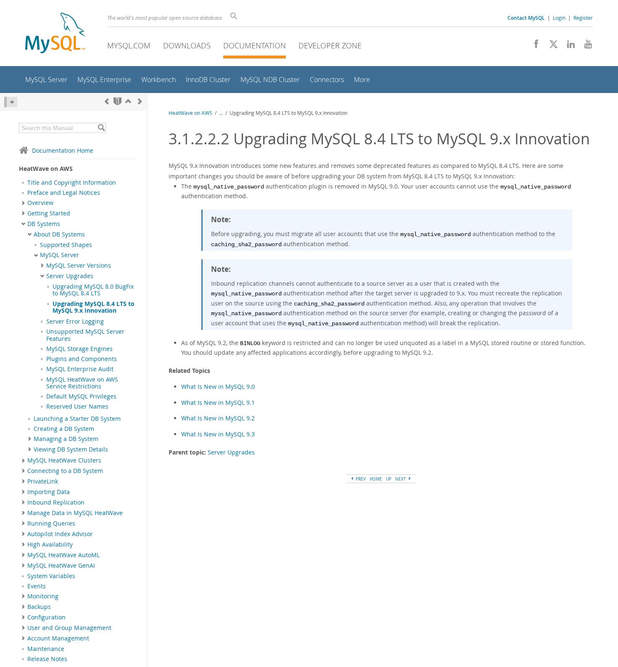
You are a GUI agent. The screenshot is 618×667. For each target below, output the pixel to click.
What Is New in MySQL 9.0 (218, 387)
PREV (360, 479)
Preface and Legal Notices (63, 193)
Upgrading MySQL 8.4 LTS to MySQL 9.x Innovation (94, 307)
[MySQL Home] (55, 34)
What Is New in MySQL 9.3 (218, 434)
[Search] (101, 128)
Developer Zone (330, 45)
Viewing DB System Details (71, 449)
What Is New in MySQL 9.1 (218, 403)
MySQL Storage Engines (79, 349)
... (221, 113)
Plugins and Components (81, 359)
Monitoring (42, 596)
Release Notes (47, 659)
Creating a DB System (64, 429)
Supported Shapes (66, 245)
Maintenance (45, 649)
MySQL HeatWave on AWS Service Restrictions (82, 383)
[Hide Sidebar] (10, 102)
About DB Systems (59, 234)
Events (36, 586)
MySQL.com (129, 45)
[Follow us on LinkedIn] (568, 46)
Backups (39, 607)
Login (559, 17)
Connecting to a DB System (65, 471)
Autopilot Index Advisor (60, 534)
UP (388, 479)
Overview (40, 203)
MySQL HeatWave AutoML (63, 555)
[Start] (117, 101)
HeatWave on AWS (190, 113)
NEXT (401, 479)
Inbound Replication (56, 502)
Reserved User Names (77, 406)
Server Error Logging (75, 321)
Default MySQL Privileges (81, 396)
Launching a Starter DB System (77, 419)
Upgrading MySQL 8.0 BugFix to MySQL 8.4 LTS (93, 290)
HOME (376, 479)
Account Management (58, 638)
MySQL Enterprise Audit (80, 369)
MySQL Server (59, 255)
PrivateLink (42, 481)
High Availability (50, 544)
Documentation (254, 45)
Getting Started (48, 213)
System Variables (51, 576)
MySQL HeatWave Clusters (64, 460)
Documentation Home (62, 150)
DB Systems (43, 224)
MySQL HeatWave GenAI (61, 565)
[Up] (128, 101)
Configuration (46, 617)
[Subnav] (23, 203)
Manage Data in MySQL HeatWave (75, 513)
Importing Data (48, 492)
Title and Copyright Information (71, 182)
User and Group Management (69, 628)
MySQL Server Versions (78, 265)
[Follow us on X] (550, 46)
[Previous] (107, 101)
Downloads (187, 45)
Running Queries (51, 523)
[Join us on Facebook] (533, 46)
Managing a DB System (66, 439)
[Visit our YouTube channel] (585, 46)
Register (583, 17)
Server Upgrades (69, 276)
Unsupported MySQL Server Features (85, 335)
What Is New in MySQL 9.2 (218, 418)
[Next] (140, 101)
